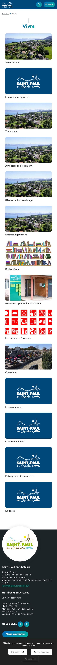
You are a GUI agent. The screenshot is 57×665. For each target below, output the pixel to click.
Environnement (13, 407)
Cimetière (10, 372)
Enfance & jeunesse (16, 234)
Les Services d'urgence (18, 338)
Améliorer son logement (18, 165)
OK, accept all (17, 652)
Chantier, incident (15, 441)
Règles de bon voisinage (19, 200)
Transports (11, 131)
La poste (10, 510)
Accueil (5, 13)
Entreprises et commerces (19, 476)
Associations (12, 62)
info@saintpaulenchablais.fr (15, 585)
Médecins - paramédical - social (23, 303)
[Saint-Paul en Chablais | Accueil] (7, 4)
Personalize (30, 659)
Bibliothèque (12, 269)
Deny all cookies (41, 652)
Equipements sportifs (17, 97)
